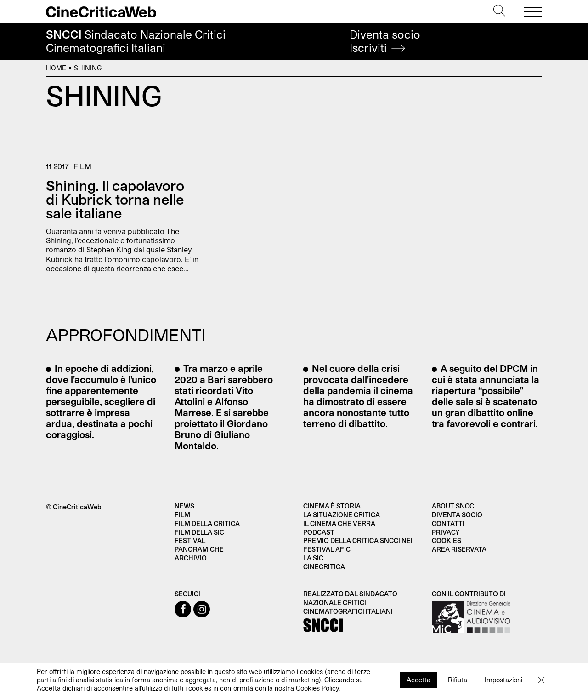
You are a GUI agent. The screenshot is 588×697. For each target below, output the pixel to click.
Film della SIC (199, 532)
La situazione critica (341, 515)
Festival (190, 540)
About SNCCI (454, 506)
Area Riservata (459, 549)
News (184, 506)
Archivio (191, 558)
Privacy (445, 532)
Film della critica (207, 523)
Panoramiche (199, 549)
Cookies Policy (317, 688)
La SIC (313, 558)
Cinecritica (324, 567)
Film (82, 166)
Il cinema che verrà (339, 523)
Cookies (446, 540)
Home (56, 68)
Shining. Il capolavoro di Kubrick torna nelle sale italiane (115, 199)
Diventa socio (385, 41)
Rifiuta (457, 680)
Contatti (448, 523)
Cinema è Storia (332, 506)
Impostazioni (503, 680)
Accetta (418, 680)
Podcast (318, 532)
